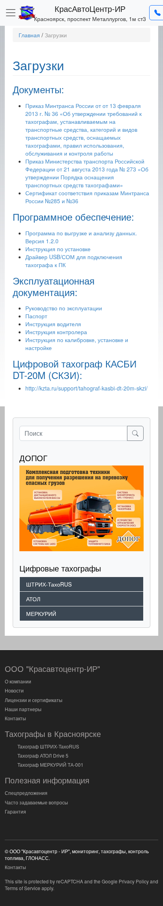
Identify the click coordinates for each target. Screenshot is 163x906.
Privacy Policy (134, 881)
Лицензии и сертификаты (34, 699)
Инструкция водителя (53, 324)
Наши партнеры (23, 709)
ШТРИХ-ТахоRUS (49, 584)
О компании (18, 681)
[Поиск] (135, 433)
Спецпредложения (26, 792)
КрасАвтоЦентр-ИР (90, 8)
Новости (14, 690)
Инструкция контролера (56, 332)
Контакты (15, 718)
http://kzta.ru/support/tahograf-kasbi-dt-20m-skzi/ (86, 388)
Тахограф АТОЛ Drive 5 (42, 755)
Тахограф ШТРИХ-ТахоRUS (48, 746)
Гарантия (15, 811)
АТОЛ (33, 599)
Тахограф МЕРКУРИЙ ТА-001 (50, 764)
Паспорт (36, 316)
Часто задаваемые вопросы (36, 802)
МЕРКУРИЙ (41, 613)
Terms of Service (22, 888)
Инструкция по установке (58, 249)
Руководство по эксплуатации (63, 308)
